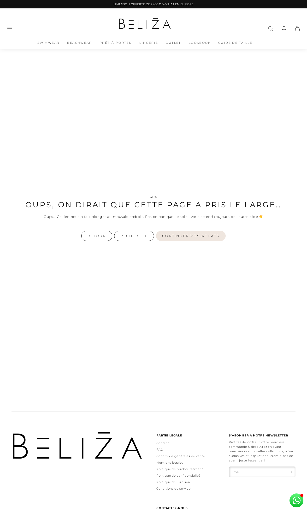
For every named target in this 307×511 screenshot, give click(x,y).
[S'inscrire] (291, 472)
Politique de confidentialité (178, 475)
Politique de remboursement (179, 469)
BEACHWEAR (79, 42)
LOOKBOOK (200, 42)
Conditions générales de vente (180, 456)
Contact (162, 443)
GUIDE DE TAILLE (235, 42)
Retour (97, 236)
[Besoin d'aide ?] (296, 500)
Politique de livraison (173, 482)
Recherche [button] (134, 236)
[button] (9, 28)
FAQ (159, 449)
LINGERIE (148, 42)
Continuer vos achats (190, 236)
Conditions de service (173, 488)
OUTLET (173, 42)
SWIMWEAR (48, 42)
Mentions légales (169, 462)
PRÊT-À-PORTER (116, 42)
